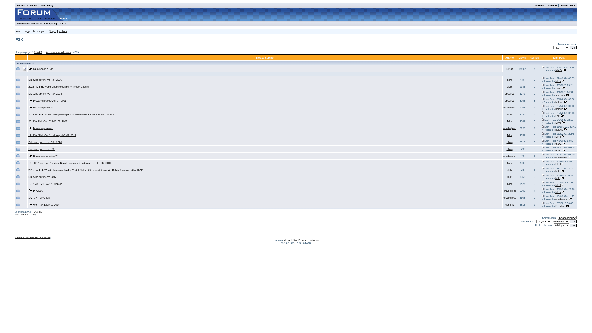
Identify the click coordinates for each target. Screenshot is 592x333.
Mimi (509, 79)
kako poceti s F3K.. (44, 69)
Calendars (552, 5)
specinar (510, 93)
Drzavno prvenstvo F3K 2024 (45, 93)
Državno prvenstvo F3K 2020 (45, 142)
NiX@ (509, 69)
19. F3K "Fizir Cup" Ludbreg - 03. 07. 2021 (52, 135)
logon (53, 31)
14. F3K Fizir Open (39, 197)
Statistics (32, 5)
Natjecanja (52, 23)
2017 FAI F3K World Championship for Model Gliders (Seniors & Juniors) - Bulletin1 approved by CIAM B (86, 170)
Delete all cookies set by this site (32, 237)
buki (557, 171)
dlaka (510, 142)
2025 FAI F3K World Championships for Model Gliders (58, 86)
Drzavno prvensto (43, 107)
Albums (564, 5)
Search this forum (25, 214)
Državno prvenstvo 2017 (42, 177)
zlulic (509, 86)
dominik (509, 204)
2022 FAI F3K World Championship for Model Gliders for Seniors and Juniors (71, 114)
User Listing (46, 5)
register (63, 31)
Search (21, 5)
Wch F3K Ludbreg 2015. (46, 204)
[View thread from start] (543, 67)
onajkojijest (509, 107)
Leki (557, 115)
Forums (539, 5)
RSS (572, 5)
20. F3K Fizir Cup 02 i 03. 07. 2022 (47, 121)
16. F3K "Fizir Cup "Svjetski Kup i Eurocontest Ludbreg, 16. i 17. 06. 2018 (69, 163)
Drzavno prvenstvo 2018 (47, 156)
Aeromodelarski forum (29, 23)
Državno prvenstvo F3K (42, 149)
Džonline (560, 206)
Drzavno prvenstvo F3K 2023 (49, 100)
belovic (559, 102)
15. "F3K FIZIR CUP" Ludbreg (45, 183)
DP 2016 (38, 190)
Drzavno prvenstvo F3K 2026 (45, 79)
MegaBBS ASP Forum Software (301, 240)
